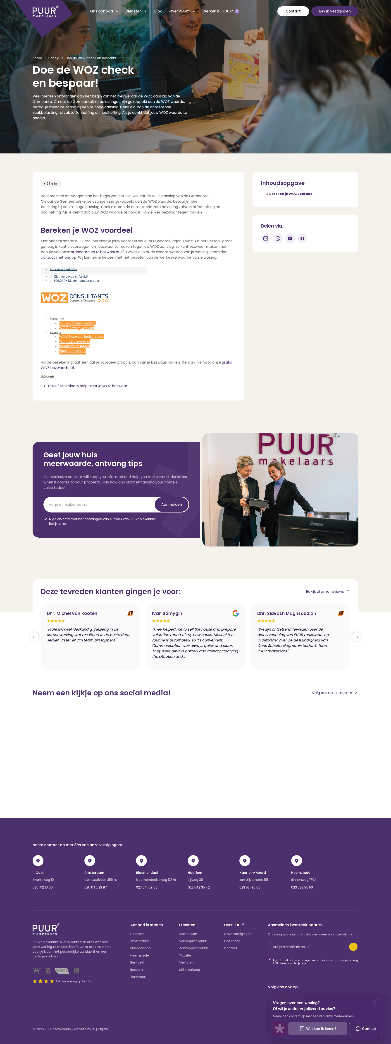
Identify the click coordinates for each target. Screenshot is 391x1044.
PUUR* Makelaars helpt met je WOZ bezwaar (87, 385)
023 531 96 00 (249, 887)
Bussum (136, 969)
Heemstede (300, 872)
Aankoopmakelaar (193, 948)
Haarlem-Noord (252, 872)
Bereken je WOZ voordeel (291, 194)
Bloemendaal (147, 872)
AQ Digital (100, 1029)
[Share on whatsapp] (278, 238)
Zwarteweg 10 (43, 879)
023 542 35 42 (199, 887)
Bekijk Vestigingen (335, 11)
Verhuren (186, 962)
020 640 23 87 (95, 887)
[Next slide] (356, 637)
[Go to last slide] (34, 637)
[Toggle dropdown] (117, 11)
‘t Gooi (38, 872)
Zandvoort (138, 976)
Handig (53, 58)
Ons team (232, 941)
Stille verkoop (189, 969)
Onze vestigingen (238, 934)
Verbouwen (188, 934)
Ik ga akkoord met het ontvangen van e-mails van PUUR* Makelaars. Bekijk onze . (119, 521)
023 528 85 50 (302, 887)
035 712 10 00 (43, 887)
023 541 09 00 (146, 887)
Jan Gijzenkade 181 (253, 879)
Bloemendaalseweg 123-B (156, 879)
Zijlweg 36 (195, 879)
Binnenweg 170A (303, 879)
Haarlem (195, 872)
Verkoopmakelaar (193, 941)
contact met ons (56, 257)
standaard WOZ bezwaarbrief (97, 252)
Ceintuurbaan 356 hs (100, 879)
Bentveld (137, 962)
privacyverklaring (175, 519)
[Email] (266, 238)
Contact (293, 11)
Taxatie (185, 955)
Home (37, 58)
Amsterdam (94, 872)
